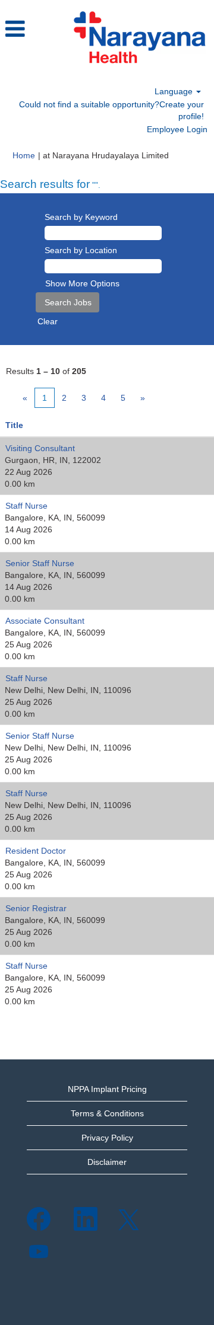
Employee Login (177, 129)
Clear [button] (47, 321)
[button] (32, 29)
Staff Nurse (26, 505)
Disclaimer (107, 1162)
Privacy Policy (107, 1137)
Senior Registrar (36, 908)
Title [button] (14, 425)
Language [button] (175, 91)
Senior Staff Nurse (39, 563)
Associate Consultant (44, 620)
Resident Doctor (35, 850)
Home (23, 155)
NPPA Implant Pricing (107, 1089)
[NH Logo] (139, 38)
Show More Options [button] (82, 283)
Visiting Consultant (40, 448)
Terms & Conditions (107, 1113)
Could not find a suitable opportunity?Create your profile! (111, 110)
